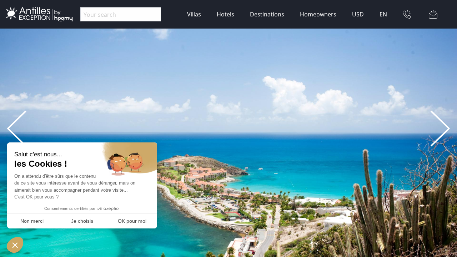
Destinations (267, 14)
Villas (194, 14)
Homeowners (318, 14)
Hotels (225, 14)
